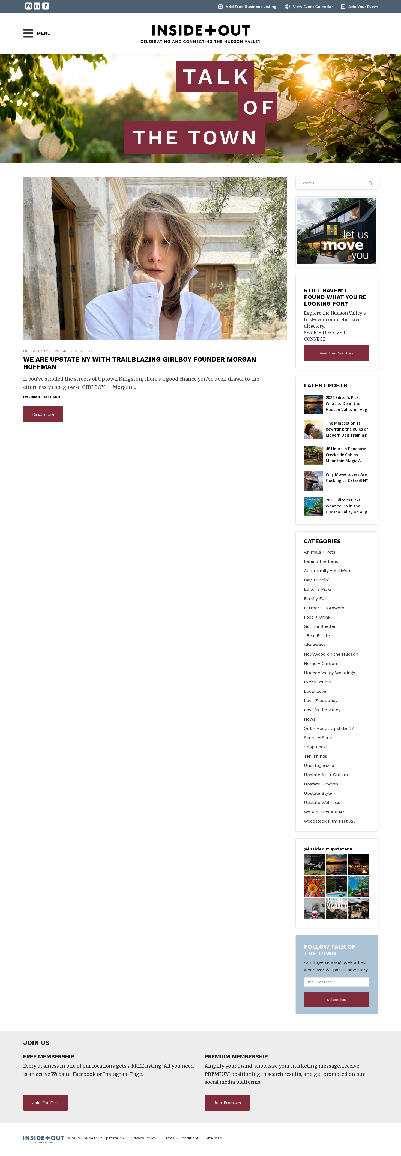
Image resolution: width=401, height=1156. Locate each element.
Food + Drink (317, 617)
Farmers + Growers (324, 607)
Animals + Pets (319, 552)
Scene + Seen (318, 737)
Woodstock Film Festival (329, 821)
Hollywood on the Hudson (331, 654)
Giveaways (314, 644)
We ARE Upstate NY (74, 350)
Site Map (214, 1138)
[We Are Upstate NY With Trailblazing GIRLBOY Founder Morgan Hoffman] (155, 258)
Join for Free (45, 1102)
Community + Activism (328, 570)
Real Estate (318, 635)
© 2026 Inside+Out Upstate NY (95, 1138)
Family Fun (315, 598)
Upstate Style (37, 350)
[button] (314, 864)
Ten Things (315, 756)
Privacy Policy (143, 1138)
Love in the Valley (322, 709)
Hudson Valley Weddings (329, 672)
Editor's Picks (318, 589)
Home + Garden (320, 663)
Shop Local (315, 746)
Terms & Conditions (181, 1138)
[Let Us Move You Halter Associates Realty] (336, 231)
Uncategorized (319, 765)
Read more (43, 414)
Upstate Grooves (321, 784)
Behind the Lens (321, 561)
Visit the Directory (336, 353)
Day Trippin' (316, 580)
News (309, 719)
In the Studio (317, 682)
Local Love (315, 691)
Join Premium (227, 1102)
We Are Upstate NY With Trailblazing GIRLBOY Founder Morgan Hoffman (139, 363)
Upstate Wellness (322, 802)
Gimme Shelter (320, 626)
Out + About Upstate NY (329, 728)
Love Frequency (320, 700)
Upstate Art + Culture (326, 774)
